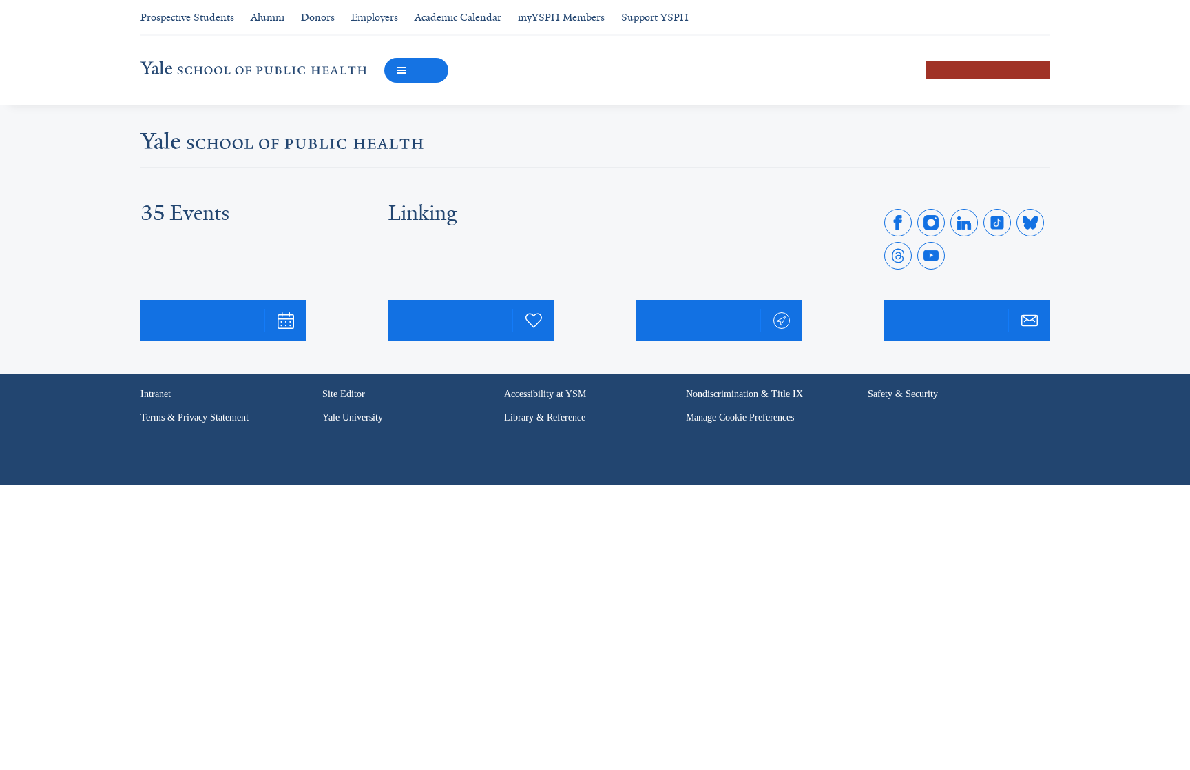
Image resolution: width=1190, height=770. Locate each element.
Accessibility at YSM (546, 394)
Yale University (353, 418)
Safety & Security (904, 394)
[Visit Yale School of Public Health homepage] (282, 144)
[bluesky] (1030, 222)
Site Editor (344, 394)
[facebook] (898, 222)
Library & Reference (546, 418)
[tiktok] (997, 222)
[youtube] (931, 256)
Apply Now (987, 70)
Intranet (156, 394)
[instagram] (931, 222)
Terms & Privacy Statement (196, 418)
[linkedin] (964, 222)
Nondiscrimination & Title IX (744, 394)
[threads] (898, 256)
